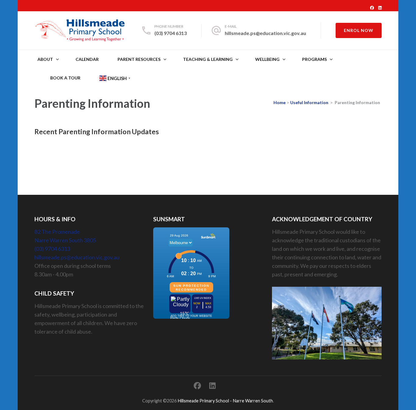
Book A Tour (65, 77)
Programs (314, 59)
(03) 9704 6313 (170, 33)
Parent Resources (139, 59)
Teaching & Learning (208, 59)
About (45, 59)
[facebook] (372, 7)
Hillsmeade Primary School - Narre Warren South (225, 400)
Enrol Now (358, 30)
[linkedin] (380, 7)
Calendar (87, 59)
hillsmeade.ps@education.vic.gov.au (265, 33)
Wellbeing (267, 59)
